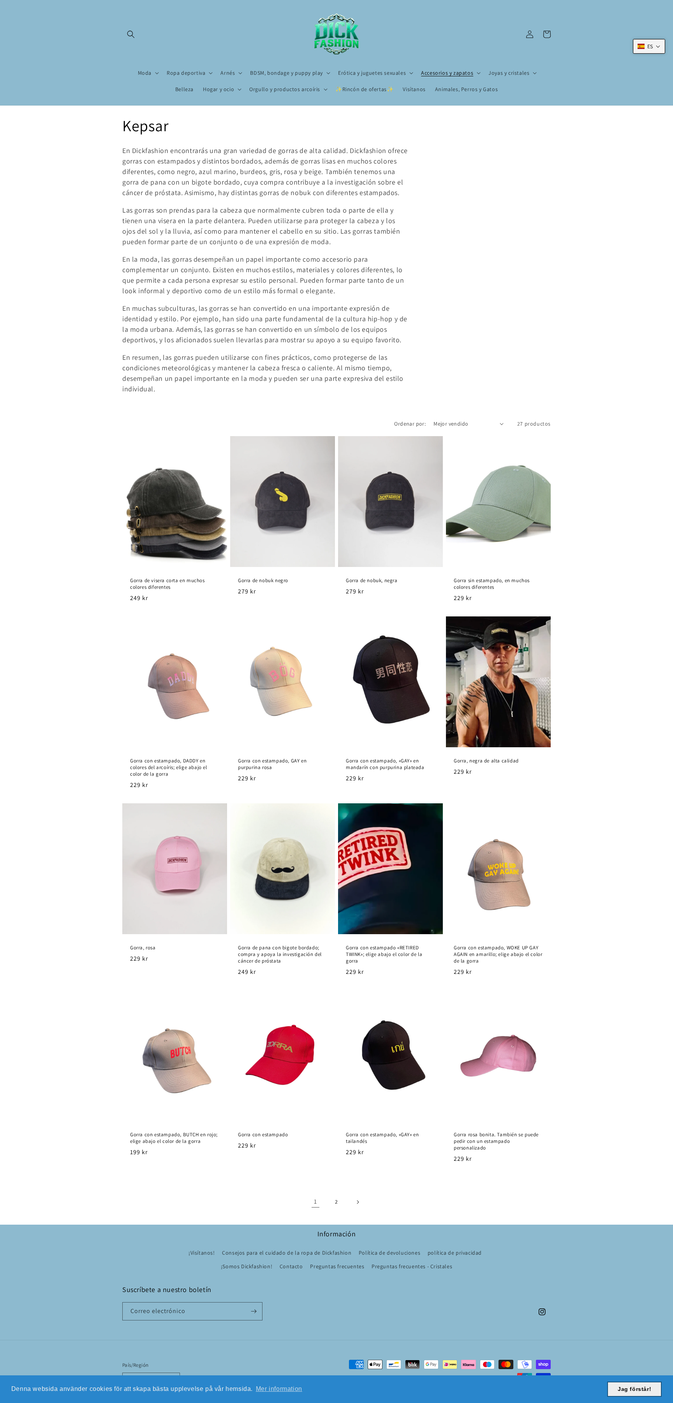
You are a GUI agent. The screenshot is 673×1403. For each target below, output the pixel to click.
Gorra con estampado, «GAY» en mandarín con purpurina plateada (385, 764)
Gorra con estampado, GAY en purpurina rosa (272, 764)
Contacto (291, 1266)
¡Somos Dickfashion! (246, 1266)
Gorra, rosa (143, 948)
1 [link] (315, 1201)
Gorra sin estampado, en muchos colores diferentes (492, 583)
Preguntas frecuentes (337, 1266)
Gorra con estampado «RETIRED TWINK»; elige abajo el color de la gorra (384, 954)
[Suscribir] (253, 1311)
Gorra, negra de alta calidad (486, 761)
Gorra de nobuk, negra (372, 580)
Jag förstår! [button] (634, 1389)
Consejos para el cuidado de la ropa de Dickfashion (286, 1252)
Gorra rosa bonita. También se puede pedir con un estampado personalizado (496, 1141)
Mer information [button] (279, 1388)
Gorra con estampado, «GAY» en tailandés (382, 1138)
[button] (130, 34)
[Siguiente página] (357, 1202)
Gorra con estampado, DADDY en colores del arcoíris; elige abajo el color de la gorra (168, 767)
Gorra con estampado (263, 1135)
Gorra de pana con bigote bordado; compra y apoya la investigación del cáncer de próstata (280, 954)
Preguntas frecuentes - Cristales (412, 1266)
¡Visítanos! (202, 1252)
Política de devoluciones (389, 1252)
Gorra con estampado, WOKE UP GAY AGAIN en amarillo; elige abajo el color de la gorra (498, 954)
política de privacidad (455, 1252)
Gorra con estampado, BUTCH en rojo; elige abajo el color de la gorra (174, 1138)
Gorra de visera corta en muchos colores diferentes (167, 583)
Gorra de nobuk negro (263, 580)
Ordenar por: (410, 423)
